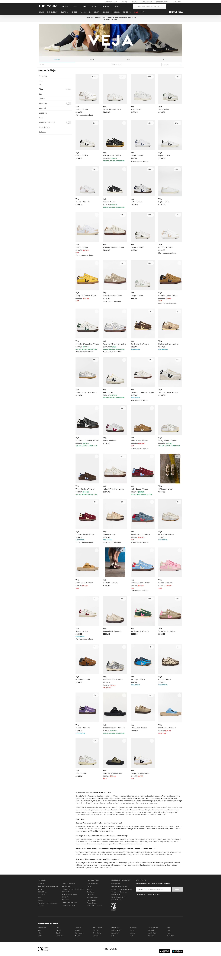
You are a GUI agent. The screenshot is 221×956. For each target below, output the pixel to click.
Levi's (132, 930)
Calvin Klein (152, 933)
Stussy (169, 933)
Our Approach (116, 884)
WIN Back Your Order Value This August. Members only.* (110, 18)
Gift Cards (177, 2)
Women (65, 6)
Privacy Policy (66, 886)
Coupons (41, 906)
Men (75, 6)
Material (42, 108)
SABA (132, 936)
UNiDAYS (65, 897)
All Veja (57, 59)
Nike (39, 930)
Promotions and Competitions (47, 903)
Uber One (65, 900)
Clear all (69, 89)
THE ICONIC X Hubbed (69, 902)
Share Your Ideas (162, 2)
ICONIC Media (42, 892)
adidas (40, 936)
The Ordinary (79, 933)
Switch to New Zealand (94, 906)
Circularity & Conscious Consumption (119, 893)
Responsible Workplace (119, 886)
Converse (96, 936)
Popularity (166, 65)
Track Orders (146, 2)
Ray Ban (151, 936)
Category (43, 76)
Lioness (132, 933)
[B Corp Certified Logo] (122, 907)
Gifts (40, 85)
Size (40, 94)
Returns (134, 2)
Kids (84, 6)
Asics (39, 933)
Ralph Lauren (97, 927)
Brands (40, 889)
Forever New (42, 927)
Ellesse (58, 930)
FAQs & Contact (92, 884)
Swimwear (133, 927)
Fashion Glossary (92, 897)
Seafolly (95, 930)
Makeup (77, 936)
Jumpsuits (114, 933)
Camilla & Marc (116, 930)
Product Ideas (91, 900)
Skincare (151, 930)
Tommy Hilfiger (153, 927)
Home (117, 6)
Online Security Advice (69, 894)
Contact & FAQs (110, 2)
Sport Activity (44, 127)
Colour (42, 99)
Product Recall (91, 903)
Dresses (77, 930)
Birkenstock (115, 927)
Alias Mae (78, 927)
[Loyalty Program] (176, 12)
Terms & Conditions (68, 884)
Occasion (43, 113)
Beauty (106, 6)
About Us (41, 884)
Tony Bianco (97, 933)
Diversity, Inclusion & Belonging (121, 889)
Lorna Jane (59, 936)
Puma (168, 930)
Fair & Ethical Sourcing (118, 897)
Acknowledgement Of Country (48, 886)
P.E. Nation (170, 936)
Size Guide (90, 892)
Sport (94, 6)
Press (39, 897)
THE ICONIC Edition (68, 905)
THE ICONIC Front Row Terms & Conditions (72, 890)
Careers (40, 900)
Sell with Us (42, 895)
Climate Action (116, 900)
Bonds (58, 933)
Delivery (124, 2)
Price (41, 118)
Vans (168, 927)
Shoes (41, 81)
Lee (57, 927)
